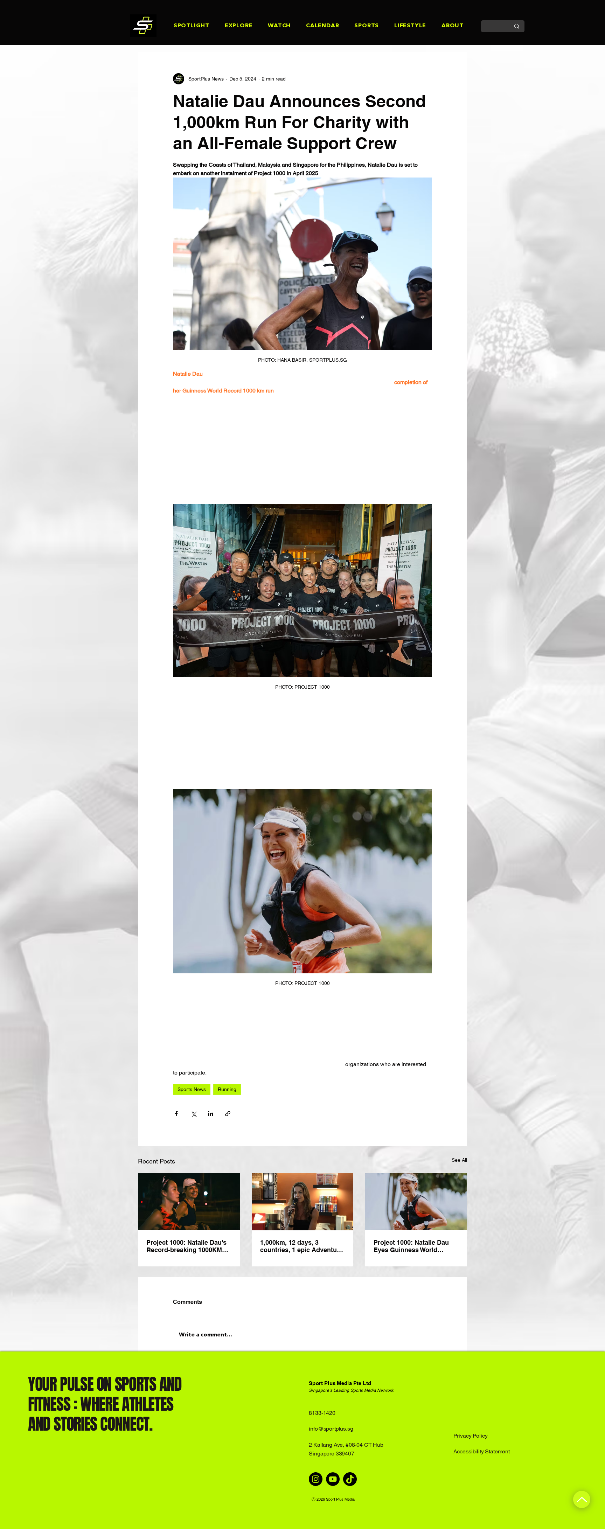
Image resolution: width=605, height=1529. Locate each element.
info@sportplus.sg (331, 1428)
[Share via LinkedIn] (210, 1113)
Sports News (192, 1089)
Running (227, 1089)
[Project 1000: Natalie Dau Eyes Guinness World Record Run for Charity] (416, 1201)
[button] (183, 26)
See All (459, 1160)
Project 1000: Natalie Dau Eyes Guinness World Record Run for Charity (411, 1246)
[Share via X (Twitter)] (193, 1113)
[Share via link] (227, 1113)
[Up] (581, 1499)
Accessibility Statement (481, 1451)
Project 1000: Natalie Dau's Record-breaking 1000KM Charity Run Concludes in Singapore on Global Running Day (186, 1246)
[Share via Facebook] (176, 1113)
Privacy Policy (470, 1435)
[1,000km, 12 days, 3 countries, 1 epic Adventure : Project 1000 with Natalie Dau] (303, 1201)
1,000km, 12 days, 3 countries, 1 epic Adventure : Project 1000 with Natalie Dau (301, 1246)
